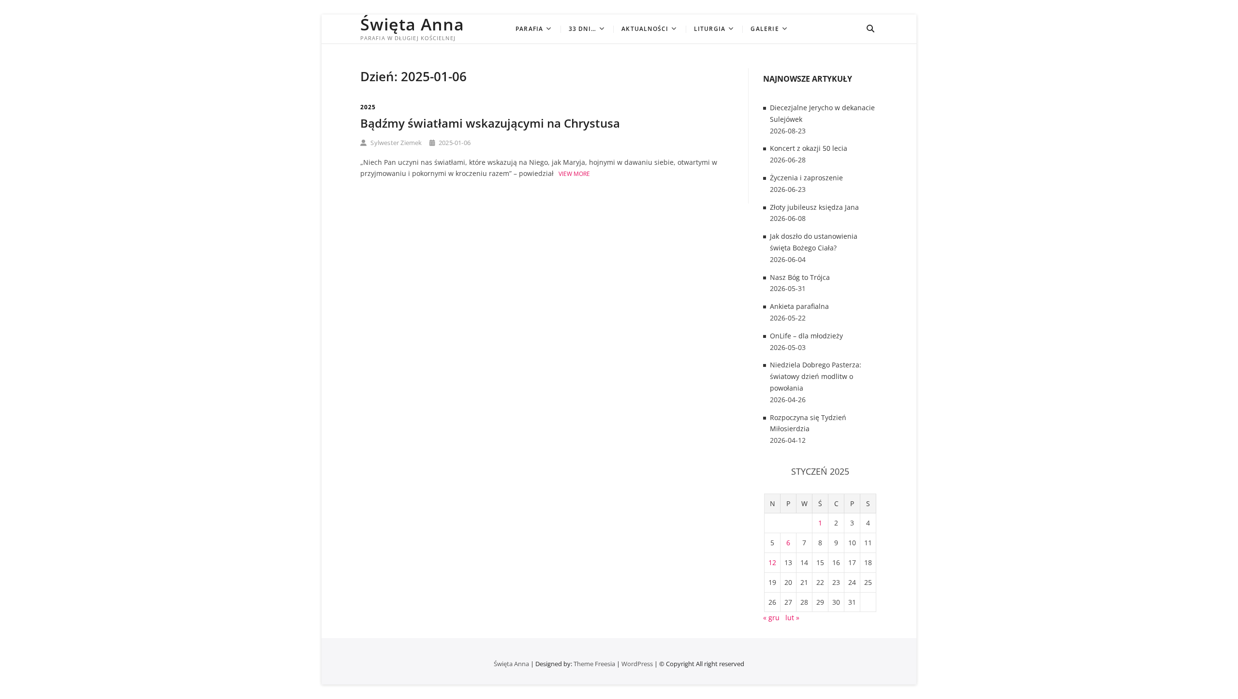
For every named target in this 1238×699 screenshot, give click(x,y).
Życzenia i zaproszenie (806, 177)
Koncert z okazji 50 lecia (808, 148)
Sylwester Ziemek (395, 142)
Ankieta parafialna (799, 306)
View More (574, 174)
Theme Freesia (594, 663)
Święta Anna (412, 24)
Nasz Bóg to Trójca (800, 277)
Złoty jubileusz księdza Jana (814, 207)
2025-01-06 (454, 142)
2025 (368, 107)
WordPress (637, 663)
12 (772, 562)
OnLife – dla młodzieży (806, 335)
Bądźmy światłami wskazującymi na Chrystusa (490, 123)
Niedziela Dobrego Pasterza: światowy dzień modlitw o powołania (815, 376)
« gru (771, 617)
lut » (792, 617)
